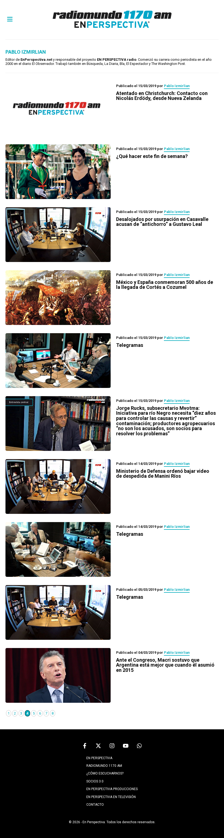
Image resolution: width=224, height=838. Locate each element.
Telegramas (129, 345)
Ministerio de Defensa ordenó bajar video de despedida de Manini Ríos (162, 473)
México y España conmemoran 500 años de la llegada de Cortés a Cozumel (164, 284)
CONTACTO (95, 805)
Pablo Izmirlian (177, 86)
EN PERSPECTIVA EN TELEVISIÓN (111, 797)
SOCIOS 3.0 (95, 781)
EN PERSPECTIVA (99, 758)
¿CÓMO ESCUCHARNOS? (104, 773)
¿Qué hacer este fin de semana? (152, 156)
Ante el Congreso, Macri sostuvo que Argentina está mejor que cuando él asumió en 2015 (165, 665)
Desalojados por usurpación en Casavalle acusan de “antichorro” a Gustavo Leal (162, 221)
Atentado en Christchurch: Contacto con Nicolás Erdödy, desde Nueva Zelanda (162, 95)
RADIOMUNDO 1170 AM (104, 766)
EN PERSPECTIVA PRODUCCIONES (112, 789)
